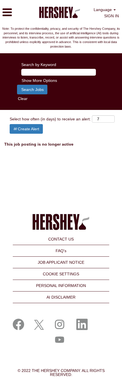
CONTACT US (61, 239)
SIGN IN (111, 16)
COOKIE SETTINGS (61, 274)
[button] (15, 12)
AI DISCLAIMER (61, 297)
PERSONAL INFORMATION (61, 285)
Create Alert (28, 129)
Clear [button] (23, 98)
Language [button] (103, 9)
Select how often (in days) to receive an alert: (50, 119)
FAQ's (61, 250)
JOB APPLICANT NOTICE (61, 262)
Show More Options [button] (39, 80)
